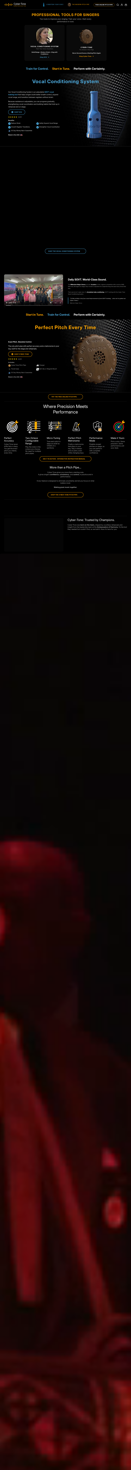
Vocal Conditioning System (65, 81)
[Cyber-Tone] (15, 4)
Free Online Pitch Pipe (104, 5)
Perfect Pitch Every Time (65, 327)
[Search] (118, 5)
